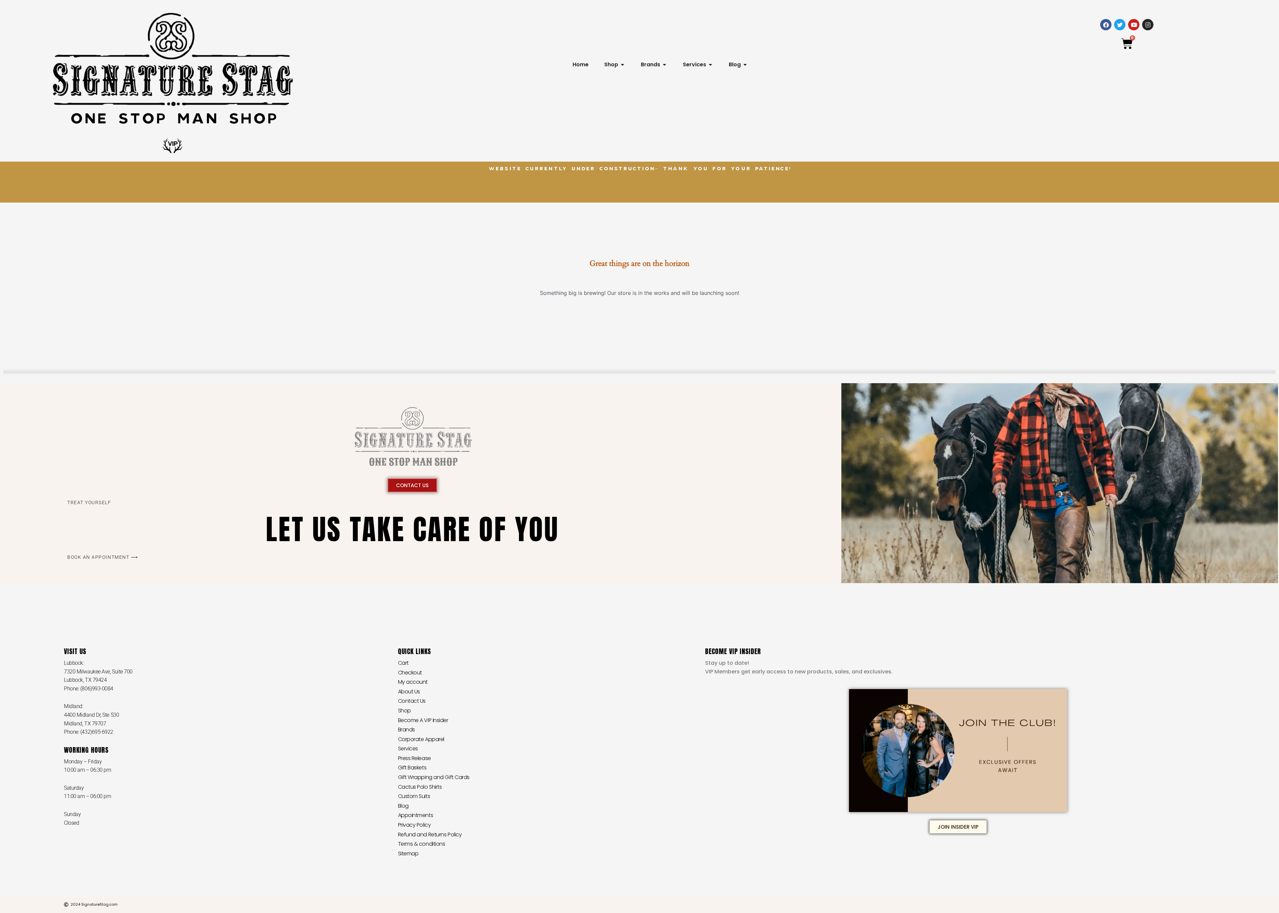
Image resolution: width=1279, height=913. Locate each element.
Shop (404, 710)
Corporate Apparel (421, 739)
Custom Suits (414, 796)
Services (408, 748)
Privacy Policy (414, 825)
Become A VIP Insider (423, 720)
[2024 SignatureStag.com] (66, 904)
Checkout (410, 672)
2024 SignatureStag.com (94, 904)
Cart (403, 663)
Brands (406, 729)
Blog (403, 806)
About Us (409, 691)
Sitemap (408, 853)
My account (413, 682)
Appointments (415, 815)
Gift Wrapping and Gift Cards (434, 777)
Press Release (414, 758)
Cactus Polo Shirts (420, 787)
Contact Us (412, 701)
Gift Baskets (412, 767)
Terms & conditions (421, 844)
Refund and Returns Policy (430, 834)
